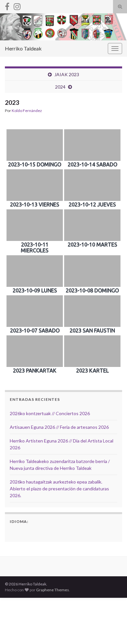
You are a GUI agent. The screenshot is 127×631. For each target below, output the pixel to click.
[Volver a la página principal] (63, 26)
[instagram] (17, 5)
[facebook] (7, 5)
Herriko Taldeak (23, 48)
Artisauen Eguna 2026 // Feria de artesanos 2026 (59, 427)
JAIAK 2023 (66, 74)
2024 (60, 87)
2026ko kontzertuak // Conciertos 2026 (50, 413)
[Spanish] (14, 532)
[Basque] (22, 532)
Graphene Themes (52, 589)
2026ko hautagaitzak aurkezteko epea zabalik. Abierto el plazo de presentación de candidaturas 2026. (59, 488)
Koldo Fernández (27, 110)
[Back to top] (112, 616)
